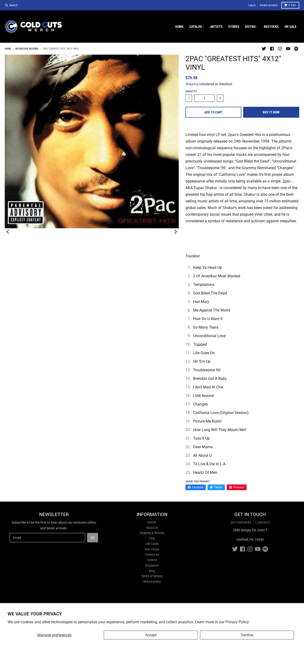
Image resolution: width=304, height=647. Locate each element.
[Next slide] (175, 231)
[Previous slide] (8, 231)
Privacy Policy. (237, 622)
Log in (252, 5)
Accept (151, 635)
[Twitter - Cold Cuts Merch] (264, 49)
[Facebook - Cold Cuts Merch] (272, 49)
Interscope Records (26, 48)
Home (8, 48)
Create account (269, 5)
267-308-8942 (240, 522)
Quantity (191, 91)
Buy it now (271, 112)
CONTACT (262, 522)
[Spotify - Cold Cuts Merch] (296, 49)
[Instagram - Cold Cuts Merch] (280, 49)
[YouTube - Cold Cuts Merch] (288, 49)
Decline (247, 635)
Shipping (191, 84)
